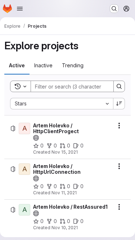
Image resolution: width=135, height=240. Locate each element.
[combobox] (61, 103)
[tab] (17, 65)
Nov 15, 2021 (64, 152)
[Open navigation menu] (20, 8)
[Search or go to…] (114, 8)
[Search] (119, 86)
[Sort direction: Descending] (119, 103)
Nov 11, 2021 (64, 192)
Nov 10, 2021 (64, 227)
